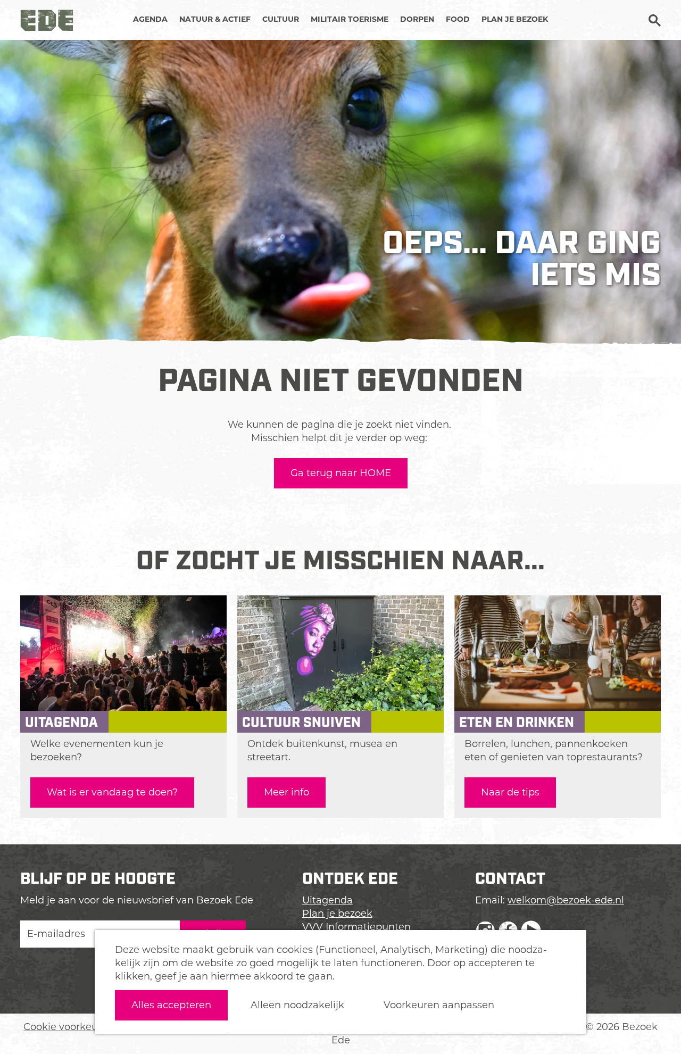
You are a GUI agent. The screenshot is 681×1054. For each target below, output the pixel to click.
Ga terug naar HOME (340, 473)
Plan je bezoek (337, 913)
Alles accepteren (171, 1005)
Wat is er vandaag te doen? (112, 792)
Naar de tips (510, 792)
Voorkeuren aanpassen (439, 1005)
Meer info (286, 792)
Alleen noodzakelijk (297, 1005)
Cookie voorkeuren (68, 1027)
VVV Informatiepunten (356, 927)
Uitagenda (327, 900)
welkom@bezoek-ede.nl (566, 900)
